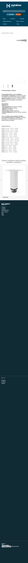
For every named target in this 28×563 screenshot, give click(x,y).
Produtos (4, 180)
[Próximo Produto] (27, 153)
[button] (10, 14)
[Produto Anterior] (1, 153)
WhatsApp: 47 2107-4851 (6, 519)
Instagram (3, 353)
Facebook (3, 354)
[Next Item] (25, 48)
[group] (14, 154)
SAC (3, 516)
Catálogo (4, 181)
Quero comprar (5, 184)
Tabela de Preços (5, 183)
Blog (3, 186)
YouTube (3, 356)
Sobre (3, 187)
